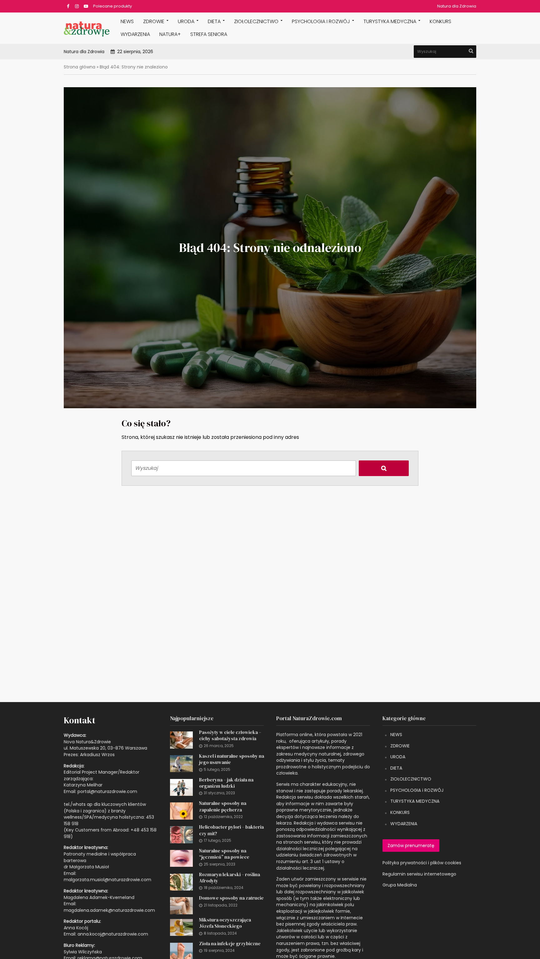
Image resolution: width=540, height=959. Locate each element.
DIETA (214, 21)
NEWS (127, 21)
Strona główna (79, 67)
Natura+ (170, 34)
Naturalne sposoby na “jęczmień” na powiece (224, 854)
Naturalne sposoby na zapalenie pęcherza (222, 806)
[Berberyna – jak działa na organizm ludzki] (181, 787)
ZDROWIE (153, 21)
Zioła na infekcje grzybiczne (230, 944)
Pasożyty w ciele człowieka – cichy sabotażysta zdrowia (230, 735)
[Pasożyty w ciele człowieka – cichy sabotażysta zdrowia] (181, 739)
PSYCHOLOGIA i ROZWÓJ (321, 21)
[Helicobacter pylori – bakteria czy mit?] (181, 834)
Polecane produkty (112, 6)
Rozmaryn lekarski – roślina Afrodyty (229, 877)
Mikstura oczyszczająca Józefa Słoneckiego (225, 923)
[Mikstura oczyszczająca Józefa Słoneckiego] (181, 927)
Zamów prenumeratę (411, 845)
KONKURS (440, 21)
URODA (186, 21)
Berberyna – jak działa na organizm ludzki (226, 783)
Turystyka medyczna (389, 21)
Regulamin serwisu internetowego (419, 874)
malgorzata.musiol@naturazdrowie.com (107, 879)
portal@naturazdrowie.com (107, 791)
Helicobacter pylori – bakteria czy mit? (231, 830)
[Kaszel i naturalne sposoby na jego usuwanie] (181, 763)
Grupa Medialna (399, 885)
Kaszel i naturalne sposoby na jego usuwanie (231, 759)
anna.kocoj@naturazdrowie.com (113, 934)
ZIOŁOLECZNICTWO (410, 779)
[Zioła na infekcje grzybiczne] (181, 951)
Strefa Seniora (208, 34)
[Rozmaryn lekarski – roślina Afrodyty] (181, 882)
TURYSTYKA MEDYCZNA (414, 801)
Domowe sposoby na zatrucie (231, 898)
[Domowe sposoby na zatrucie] (181, 905)
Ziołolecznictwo (256, 21)
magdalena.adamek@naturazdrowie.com (109, 910)
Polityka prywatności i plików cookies (421, 863)
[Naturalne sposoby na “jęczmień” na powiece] (181, 858)
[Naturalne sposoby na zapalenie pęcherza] (181, 810)
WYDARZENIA (135, 34)
